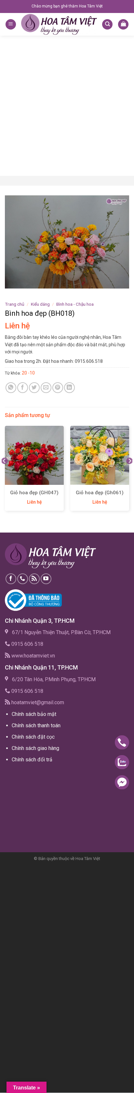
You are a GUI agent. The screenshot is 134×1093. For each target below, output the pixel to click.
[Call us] (22, 578)
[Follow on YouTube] (46, 578)
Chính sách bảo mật (34, 714)
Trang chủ (14, 304)
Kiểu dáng (40, 304)
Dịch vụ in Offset (24, 775)
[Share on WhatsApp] (11, 387)
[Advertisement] (67, 106)
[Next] (129, 473)
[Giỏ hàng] (123, 24)
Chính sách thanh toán (36, 725)
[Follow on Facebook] (11, 578)
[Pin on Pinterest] (57, 387)
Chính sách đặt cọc (33, 737)
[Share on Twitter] (34, 387)
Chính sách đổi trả (32, 759)
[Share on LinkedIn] (69, 387)
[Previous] (4, 473)
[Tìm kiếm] (107, 24)
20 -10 (28, 372)
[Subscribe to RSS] (34, 578)
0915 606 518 (27, 644)
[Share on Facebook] (22, 387)
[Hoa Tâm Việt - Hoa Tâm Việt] (59, 24)
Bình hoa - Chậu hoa (75, 304)
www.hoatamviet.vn (33, 656)
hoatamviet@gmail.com (37, 702)
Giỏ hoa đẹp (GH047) (34, 493)
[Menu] (11, 24)
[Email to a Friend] (46, 387)
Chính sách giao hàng (35, 748)
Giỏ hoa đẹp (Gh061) (100, 493)
